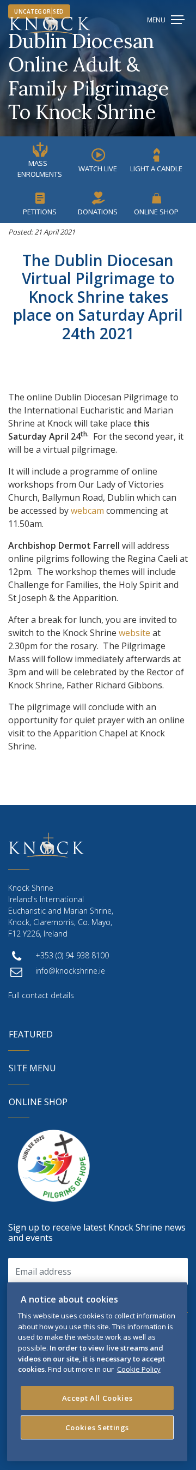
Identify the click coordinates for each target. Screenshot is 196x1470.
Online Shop (156, 212)
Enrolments (39, 168)
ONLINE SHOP (38, 1102)
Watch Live (97, 168)
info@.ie (70, 970)
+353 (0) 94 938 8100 (72, 955)
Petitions (40, 212)
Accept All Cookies (97, 1398)
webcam (87, 511)
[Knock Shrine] (50, 20)
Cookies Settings (97, 1427)
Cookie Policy (139, 1369)
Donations (98, 212)
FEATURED (31, 1034)
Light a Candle (156, 168)
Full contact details (41, 995)
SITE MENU (32, 1068)
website (134, 633)
